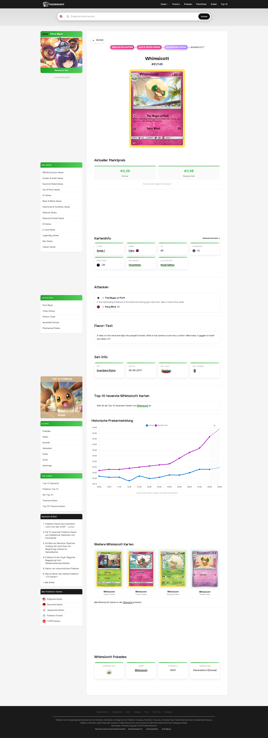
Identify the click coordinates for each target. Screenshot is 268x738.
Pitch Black (48, 305)
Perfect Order (49, 316)
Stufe (45, 460)
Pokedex (188, 4)
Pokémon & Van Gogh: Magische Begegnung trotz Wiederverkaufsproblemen (60, 560)
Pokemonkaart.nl (135, 729)
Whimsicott (142, 405)
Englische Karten (54, 599)
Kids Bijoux (166, 729)
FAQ (147, 712)
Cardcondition (152, 729)
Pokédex (47, 431)
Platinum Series (50, 212)
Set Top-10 (48, 495)
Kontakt (168, 712)
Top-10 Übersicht (51, 483)
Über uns (156, 712)
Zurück (98, 40)
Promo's (176, 4)
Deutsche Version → (211, 238)
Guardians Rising (176, 47)
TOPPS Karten (53, 621)
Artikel (214, 4)
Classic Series (49, 247)
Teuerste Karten (50, 500)
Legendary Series (51, 235)
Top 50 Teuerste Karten (54, 506)
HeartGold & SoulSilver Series (56, 207)
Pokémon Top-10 (50, 489)
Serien (164, 4)
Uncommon (135, 264)
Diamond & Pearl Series (53, 218)
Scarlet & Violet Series (53, 178)
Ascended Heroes (51, 322)
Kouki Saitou (167, 264)
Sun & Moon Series (51, 189)
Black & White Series (52, 201)
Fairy (131, 250)
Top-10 (224, 4)
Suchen (204, 16)
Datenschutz (102, 712)
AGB (128, 712)
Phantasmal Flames (51, 328)
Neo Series (48, 241)
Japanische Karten (55, 610)
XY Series (47, 195)
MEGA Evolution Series (53, 172)
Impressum (117, 712)
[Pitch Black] (61, 52)
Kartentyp (47, 465)
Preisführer (201, 4)
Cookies (137, 712)
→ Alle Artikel (48, 582)
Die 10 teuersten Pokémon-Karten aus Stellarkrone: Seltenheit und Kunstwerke (61, 535)
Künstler (46, 442)
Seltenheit (47, 448)
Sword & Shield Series (53, 184)
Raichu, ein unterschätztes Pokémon (62, 568)
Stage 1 (101, 250)
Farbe (45, 454)
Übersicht (128, 602)
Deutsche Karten (55, 604)
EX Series (47, 224)
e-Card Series (49, 230)
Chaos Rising (49, 311)
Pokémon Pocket (55, 615)
